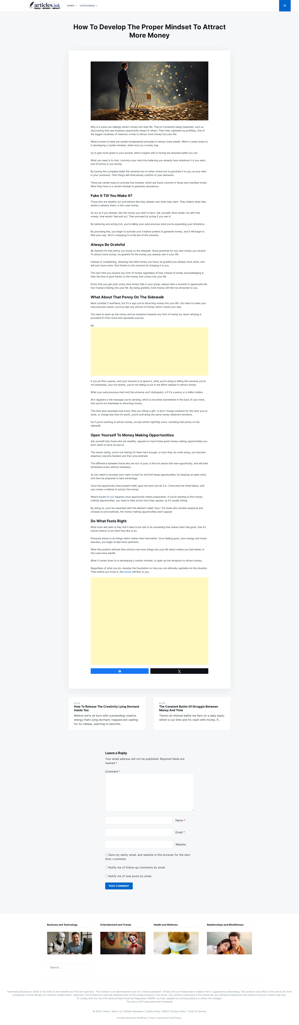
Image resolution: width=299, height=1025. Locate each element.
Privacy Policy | (179, 1011)
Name (180, 820)
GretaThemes (175, 1018)
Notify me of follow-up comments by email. (137, 867)
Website (180, 844)
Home (70, 5)
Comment (112, 771)
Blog (77, 703)
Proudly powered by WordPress (132, 1018)
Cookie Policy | (154, 1011)
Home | (107, 1011)
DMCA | (166, 1011)
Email (180, 832)
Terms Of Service (197, 1011)
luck (111, 496)
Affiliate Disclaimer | (135, 1011)
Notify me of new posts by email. (130, 876)
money (128, 571)
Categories (87, 5)
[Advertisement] (149, 351)
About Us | (118, 1011)
